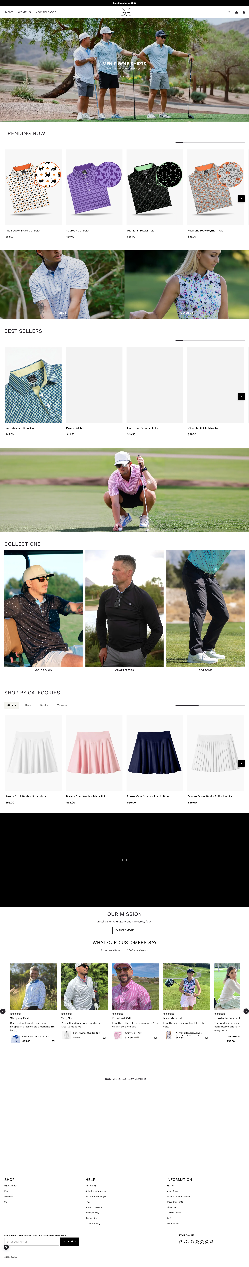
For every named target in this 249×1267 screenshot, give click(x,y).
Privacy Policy (92, 1212)
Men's (7, 1191)
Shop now (124, 76)
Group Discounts (174, 1202)
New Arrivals (10, 1186)
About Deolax (173, 1191)
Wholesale (171, 1207)
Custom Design (173, 1212)
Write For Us (172, 1223)
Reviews (170, 1186)
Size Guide (90, 1186)
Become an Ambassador (178, 1196)
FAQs (87, 1202)
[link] (9, 12)
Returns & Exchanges (95, 1196)
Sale (6, 1202)
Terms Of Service (93, 1207)
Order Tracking (92, 1223)
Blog (168, 1218)
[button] (229, 12)
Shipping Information (95, 1191)
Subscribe (69, 1241)
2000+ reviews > (137, 950)
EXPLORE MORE (124, 930)
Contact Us (91, 1218)
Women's (8, 1196)
